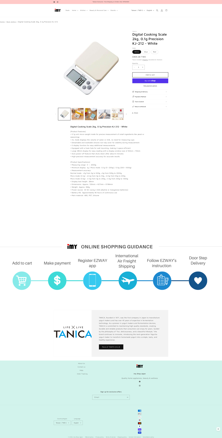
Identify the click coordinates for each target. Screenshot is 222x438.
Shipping (145, 59)
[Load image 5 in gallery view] (118, 114)
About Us (81, 363)
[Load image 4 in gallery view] (104, 114)
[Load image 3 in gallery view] (91, 114)
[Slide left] (56, 114)
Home (2, 22)
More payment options (150, 85)
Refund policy (89, 437)
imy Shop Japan (78, 437)
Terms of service (111, 437)
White (137, 52)
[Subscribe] (127, 397)
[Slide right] (126, 114)
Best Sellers (11, 22)
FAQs (81, 370)
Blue (146, 52)
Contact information (135, 437)
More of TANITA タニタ (111, 347)
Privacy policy (100, 437)
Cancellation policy (148, 437)
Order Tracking (82, 374)
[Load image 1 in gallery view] (64, 114)
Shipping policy (122, 437)
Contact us (81, 367)
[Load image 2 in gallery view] (77, 114)
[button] (75, 10)
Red (154, 52)
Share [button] (136, 113)
